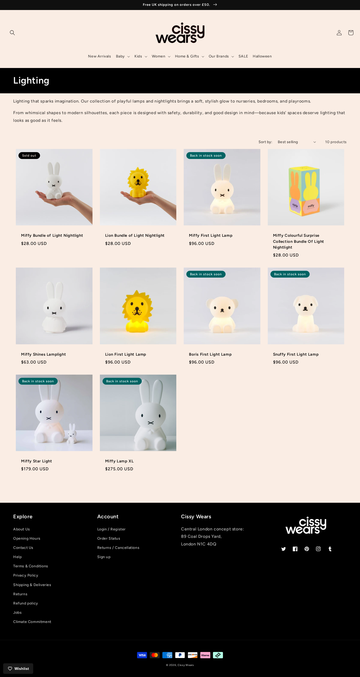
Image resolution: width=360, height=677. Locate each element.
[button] (12, 32)
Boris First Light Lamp (210, 354)
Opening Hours (27, 538)
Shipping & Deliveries (32, 585)
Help (17, 557)
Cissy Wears (186, 665)
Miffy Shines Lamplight (43, 354)
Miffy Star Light (36, 461)
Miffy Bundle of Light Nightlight (52, 235)
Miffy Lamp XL (119, 461)
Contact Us (23, 547)
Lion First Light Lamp (126, 354)
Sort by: (266, 142)
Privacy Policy (25, 575)
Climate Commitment (32, 622)
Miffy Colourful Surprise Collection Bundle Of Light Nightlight (298, 241)
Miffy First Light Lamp (210, 235)
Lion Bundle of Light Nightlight (135, 235)
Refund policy (25, 603)
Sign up (104, 557)
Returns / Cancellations (118, 547)
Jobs (17, 612)
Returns (20, 594)
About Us (21, 529)
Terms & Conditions (30, 566)
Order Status (108, 538)
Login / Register (111, 529)
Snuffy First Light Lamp (296, 354)
